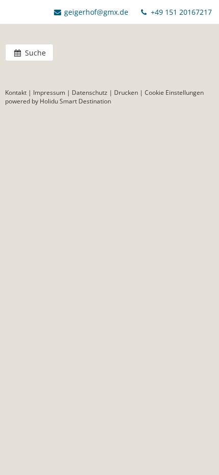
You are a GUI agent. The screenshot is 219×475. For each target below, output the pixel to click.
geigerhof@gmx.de (96, 12)
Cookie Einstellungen (174, 92)
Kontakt (15, 92)
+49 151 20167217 (180, 12)
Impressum (49, 92)
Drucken (126, 92)
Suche (34, 53)
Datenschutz (89, 92)
